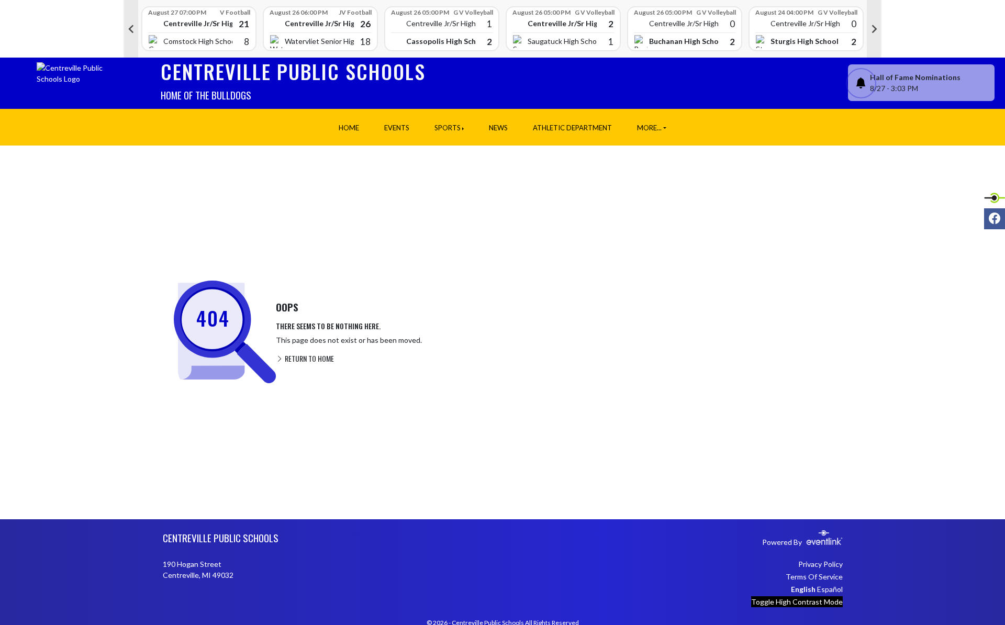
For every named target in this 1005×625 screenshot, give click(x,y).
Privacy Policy (820, 564)
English (803, 589)
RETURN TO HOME (308, 358)
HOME (349, 128)
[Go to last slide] (131, 29)
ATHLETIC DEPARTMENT (572, 128)
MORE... (649, 128)
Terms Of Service (814, 576)
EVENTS (396, 128)
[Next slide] (874, 29)
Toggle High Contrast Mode (797, 601)
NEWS (498, 128)
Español (830, 589)
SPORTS (447, 128)
